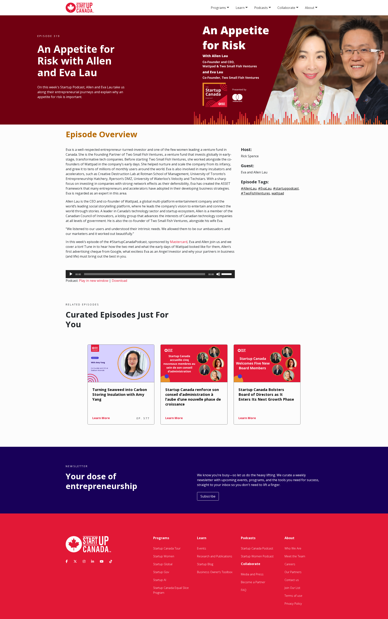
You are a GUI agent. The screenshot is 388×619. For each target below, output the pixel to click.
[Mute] (218, 274)
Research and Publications (214, 556)
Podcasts (261, 7)
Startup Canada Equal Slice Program (171, 590)
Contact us (292, 580)
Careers (290, 564)
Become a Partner (253, 582)
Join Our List (292, 588)
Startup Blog (205, 564)
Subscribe (207, 496)
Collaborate (286, 7)
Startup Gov (161, 572)
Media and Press (252, 574)
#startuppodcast (286, 188)
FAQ (243, 590)
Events (201, 548)
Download (119, 280)
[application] (150, 274)
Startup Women (163, 556)
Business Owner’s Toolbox (214, 572)
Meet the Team (295, 556)
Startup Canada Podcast (257, 548)
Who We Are (293, 548)
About (309, 7)
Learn (240, 7)
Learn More (101, 418)
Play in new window (93, 280)
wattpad (278, 193)
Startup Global (162, 564)
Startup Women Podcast (257, 556)
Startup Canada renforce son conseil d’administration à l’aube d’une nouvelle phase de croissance (193, 397)
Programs (218, 7)
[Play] (71, 274)
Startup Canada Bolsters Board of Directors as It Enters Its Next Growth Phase (266, 394)
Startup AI (159, 580)
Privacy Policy (293, 603)
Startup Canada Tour (166, 548)
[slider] (227, 273)
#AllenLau (248, 188)
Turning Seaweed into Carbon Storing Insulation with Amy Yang (119, 394)
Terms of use (293, 596)
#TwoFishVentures (255, 193)
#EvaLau (264, 188)
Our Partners (293, 572)
